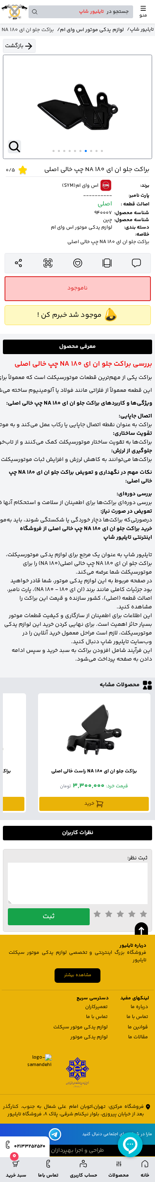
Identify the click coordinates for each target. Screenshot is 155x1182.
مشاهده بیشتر (77, 975)
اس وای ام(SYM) (80, 186)
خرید (89, 804)
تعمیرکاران (96, 1007)
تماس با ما (137, 1017)
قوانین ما (138, 1027)
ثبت (49, 916)
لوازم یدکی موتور (88, 1037)
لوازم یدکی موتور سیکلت (80, 1027)
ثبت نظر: (137, 858)
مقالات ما (138, 1037)
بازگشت (14, 46)
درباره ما (139, 1007)
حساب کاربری (83, 1176)
